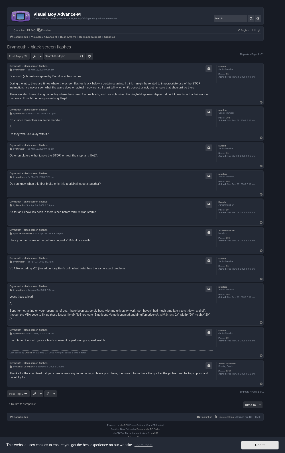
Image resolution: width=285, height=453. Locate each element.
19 (227, 74)
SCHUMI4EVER (226, 230)
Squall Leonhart (227, 363)
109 (228, 238)
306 (228, 117)
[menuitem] (31, 30)
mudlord (222, 110)
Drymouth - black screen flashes (39, 46)
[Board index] (20, 15)
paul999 (154, 433)
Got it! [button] (260, 445)
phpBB (123, 425)
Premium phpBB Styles (148, 429)
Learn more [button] (143, 445)
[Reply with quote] (209, 68)
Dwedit (222, 66)
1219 (228, 371)
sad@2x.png (166, 314)
